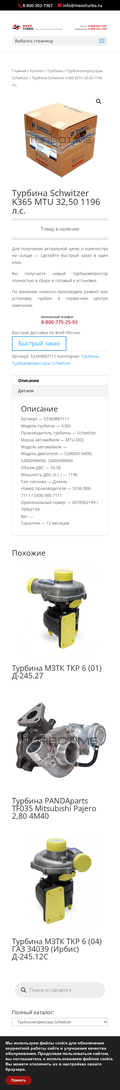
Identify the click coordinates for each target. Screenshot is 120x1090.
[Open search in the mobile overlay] (60, 990)
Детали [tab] (26, 390)
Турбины (55, 70)
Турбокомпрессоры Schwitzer (41, 363)
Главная (19, 70)
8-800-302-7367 (38, 5)
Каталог (37, 70)
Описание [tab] (28, 380)
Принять (18, 1080)
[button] (98, 101)
